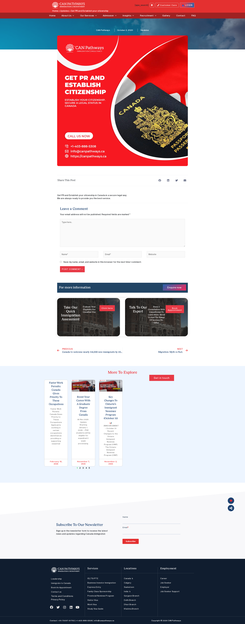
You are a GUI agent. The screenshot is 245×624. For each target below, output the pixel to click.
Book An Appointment (61, 587)
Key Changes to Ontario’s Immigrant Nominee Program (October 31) (111, 408)
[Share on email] (185, 180)
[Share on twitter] (176, 180)
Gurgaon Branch (131, 596)
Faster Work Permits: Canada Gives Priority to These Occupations (56, 394)
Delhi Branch (130, 600)
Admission (108, 15)
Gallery (166, 15)
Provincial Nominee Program (100, 596)
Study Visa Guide (95, 609)
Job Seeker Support (170, 591)
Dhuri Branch (130, 604)
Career (163, 578)
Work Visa (92, 604)
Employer (164, 587)
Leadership (56, 579)
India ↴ (127, 591)
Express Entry (94, 587)
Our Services (87, 15)
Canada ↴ (128, 578)
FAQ (193, 15)
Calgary (127, 583)
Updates (64, 11)
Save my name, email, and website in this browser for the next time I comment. (102, 262)
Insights (127, 15)
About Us (66, 15)
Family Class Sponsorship (99, 591)
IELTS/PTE (92, 578)
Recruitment (147, 15)
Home (55, 11)
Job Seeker (165, 583)
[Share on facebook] (160, 180)
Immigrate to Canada (61, 583)
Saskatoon (129, 587)
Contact (180, 15)
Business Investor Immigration (101, 583)
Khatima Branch (131, 609)
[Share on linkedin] (168, 180)
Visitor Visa (92, 600)
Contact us (56, 592)
